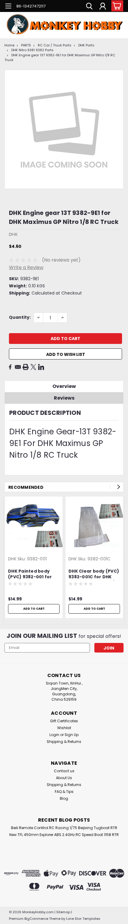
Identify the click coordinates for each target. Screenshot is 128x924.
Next (118, 487)
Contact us (64, 770)
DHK (12, 559)
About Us (64, 777)
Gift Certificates (64, 720)
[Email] (18, 367)
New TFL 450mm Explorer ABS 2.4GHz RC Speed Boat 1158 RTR (64, 834)
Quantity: (20, 317)
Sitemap (63, 912)
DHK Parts (86, 45)
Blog (64, 798)
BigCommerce (36, 918)
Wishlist (64, 727)
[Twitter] (33, 367)
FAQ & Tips (64, 791)
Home (9, 45)
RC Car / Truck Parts (54, 45)
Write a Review (26, 267)
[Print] (26, 367)
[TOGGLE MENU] (8, 6)
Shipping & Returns (64, 741)
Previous (110, 487)
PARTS (26, 45)
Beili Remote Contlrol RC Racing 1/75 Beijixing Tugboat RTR (64, 827)
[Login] (102, 7)
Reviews (64, 398)
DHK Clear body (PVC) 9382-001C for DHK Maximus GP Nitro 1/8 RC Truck (93, 574)
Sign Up (72, 734)
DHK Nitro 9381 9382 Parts (32, 50)
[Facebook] (10, 367)
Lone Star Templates (83, 918)
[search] (89, 7)
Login (54, 734)
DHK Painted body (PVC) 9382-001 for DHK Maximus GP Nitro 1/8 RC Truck (34, 574)
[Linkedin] (41, 367)
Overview (64, 386)
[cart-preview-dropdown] (116, 5)
